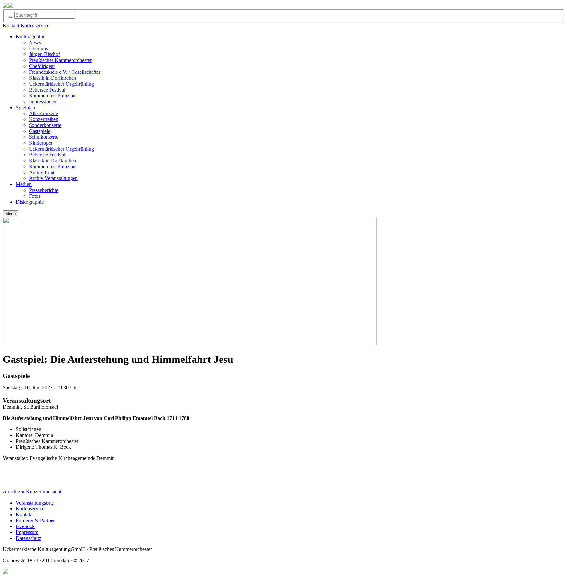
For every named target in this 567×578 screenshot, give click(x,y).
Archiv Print (41, 172)
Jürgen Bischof (44, 54)
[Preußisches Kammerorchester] (10, 6)
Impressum (27, 532)
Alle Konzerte (43, 113)
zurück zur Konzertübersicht (32, 491)
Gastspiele (39, 131)
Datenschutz (28, 538)
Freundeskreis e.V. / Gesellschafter (64, 72)
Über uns (38, 48)
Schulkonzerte (43, 137)
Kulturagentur (30, 36)
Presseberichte (43, 190)
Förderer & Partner (35, 520)
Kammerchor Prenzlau (52, 95)
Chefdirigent (42, 66)
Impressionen (42, 101)
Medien (24, 184)
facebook (25, 526)
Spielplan (25, 107)
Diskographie (30, 202)
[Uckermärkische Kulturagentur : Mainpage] (5, 6)
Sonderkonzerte (45, 125)
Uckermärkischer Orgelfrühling (61, 84)
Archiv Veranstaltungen (53, 178)
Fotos (34, 196)
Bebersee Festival (47, 90)
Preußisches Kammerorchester (60, 60)
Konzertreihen (43, 119)
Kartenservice (30, 508)
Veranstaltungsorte (35, 503)
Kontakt (24, 514)
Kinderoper (40, 143)
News (35, 42)
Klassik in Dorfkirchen (52, 78)
